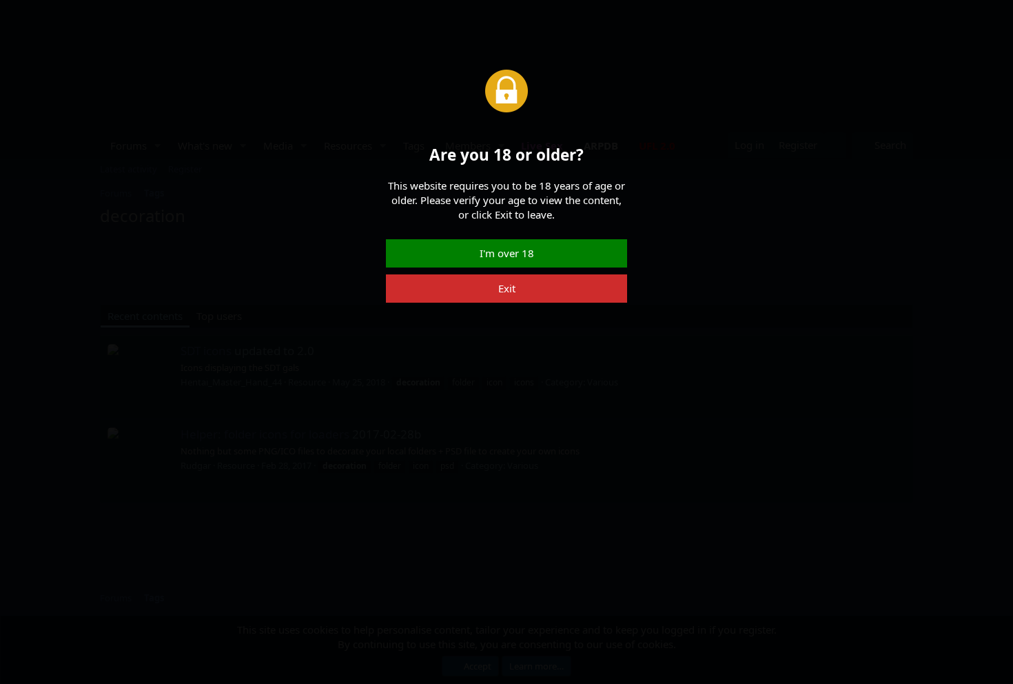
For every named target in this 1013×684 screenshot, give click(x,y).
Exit (506, 288)
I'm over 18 (507, 253)
